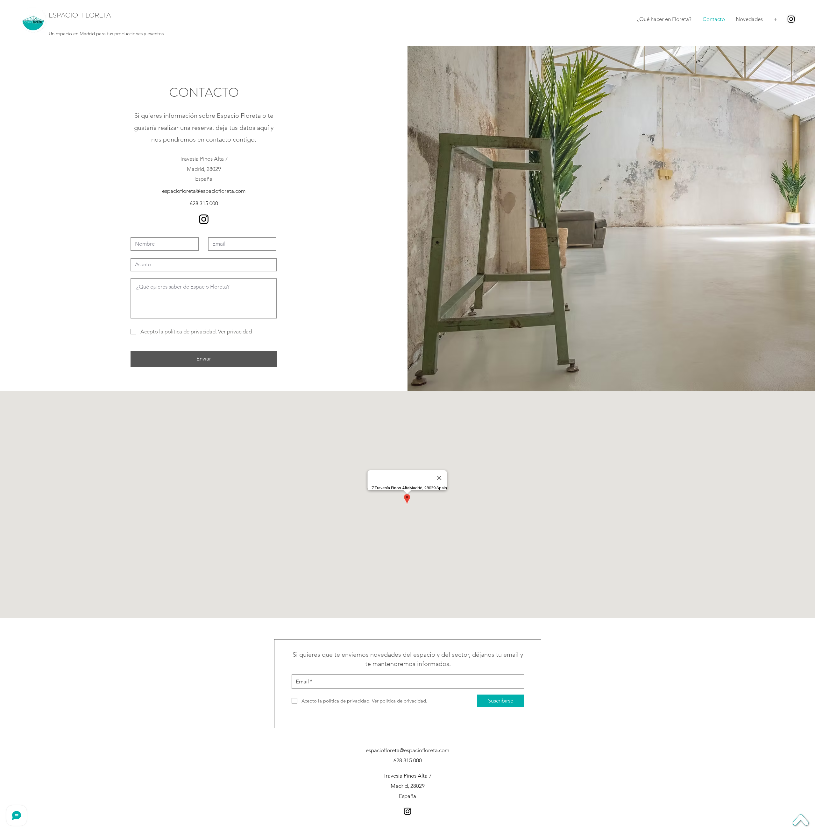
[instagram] (791, 19)
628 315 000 (204, 203)
